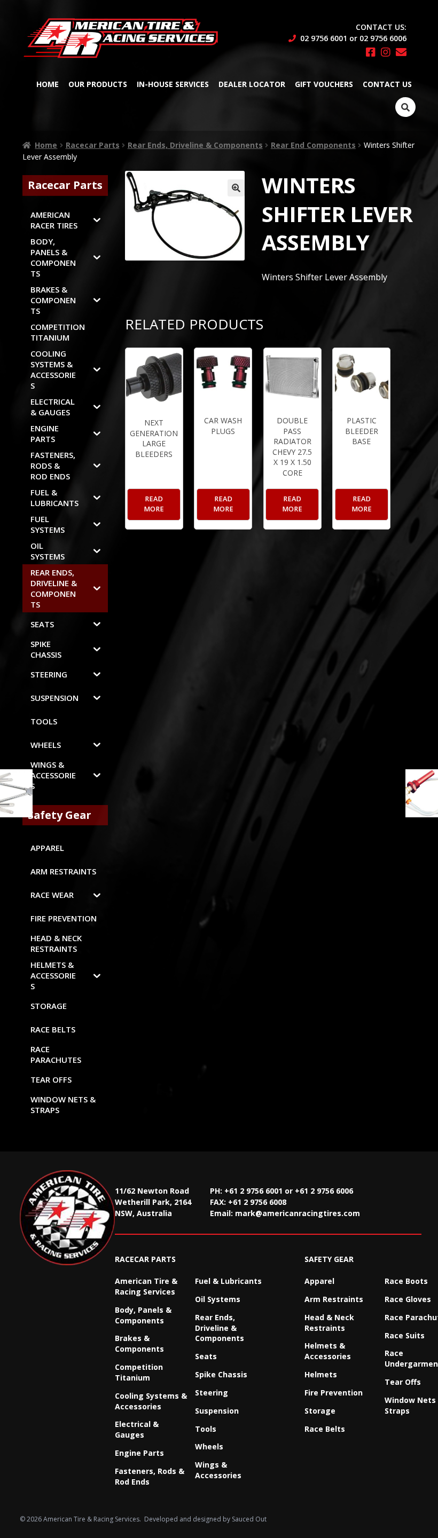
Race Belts (324, 1429)
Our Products (97, 84)
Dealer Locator (251, 84)
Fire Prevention (333, 1392)
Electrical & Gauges (137, 1429)
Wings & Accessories (218, 1470)
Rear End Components (313, 145)
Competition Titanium (139, 1372)
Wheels (209, 1446)
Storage (319, 1411)
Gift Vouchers (324, 84)
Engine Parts (139, 1453)
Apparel (319, 1281)
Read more (154, 504)
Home (47, 84)
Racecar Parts (93, 145)
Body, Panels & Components (143, 1315)
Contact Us (387, 84)
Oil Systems (217, 1299)
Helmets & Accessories (327, 1350)
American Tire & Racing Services (146, 1286)
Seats (206, 1356)
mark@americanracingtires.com (297, 1213)
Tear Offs (403, 1382)
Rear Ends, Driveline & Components (195, 145)
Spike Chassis (221, 1374)
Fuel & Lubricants (228, 1281)
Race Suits (405, 1335)
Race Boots (406, 1281)
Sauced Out (249, 1519)
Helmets (320, 1374)
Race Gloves (408, 1299)
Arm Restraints (333, 1299)
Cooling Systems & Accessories (151, 1401)
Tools (205, 1429)
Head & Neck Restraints (329, 1322)
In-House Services (173, 84)
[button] (236, 187)
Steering (211, 1392)
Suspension (217, 1411)
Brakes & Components (139, 1343)
